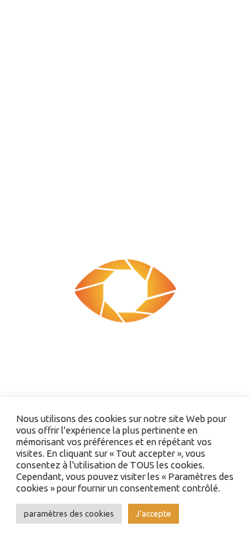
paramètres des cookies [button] (69, 513)
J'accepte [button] (153, 513)
